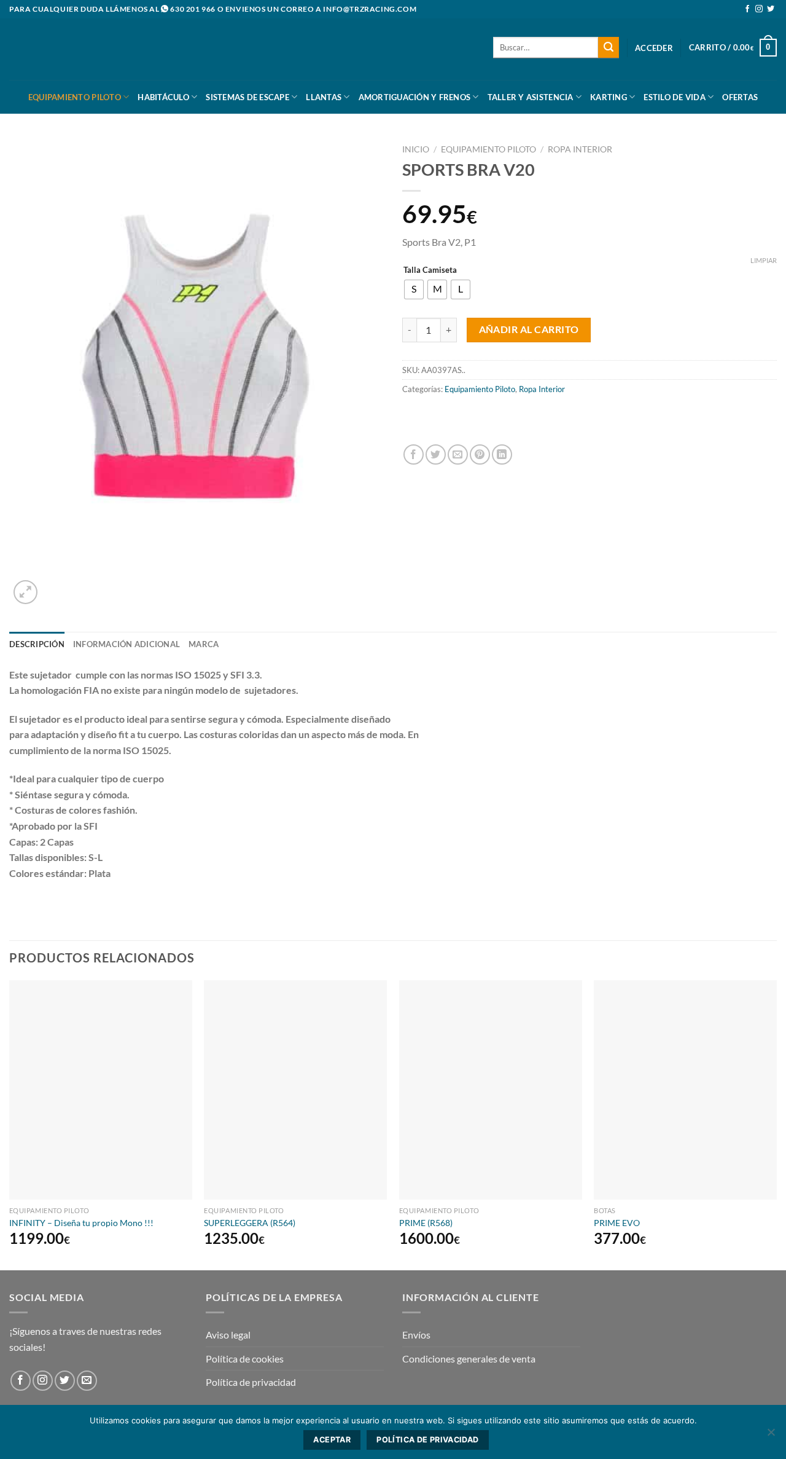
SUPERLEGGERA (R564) (249, 1222)
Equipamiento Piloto (74, 97)
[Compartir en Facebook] (413, 454)
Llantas (323, 97)
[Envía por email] (458, 454)
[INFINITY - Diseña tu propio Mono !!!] (100, 1090)
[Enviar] (608, 47)
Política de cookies (245, 1358)
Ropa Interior (580, 149)
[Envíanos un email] (87, 1381)
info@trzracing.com (369, 9)
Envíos (416, 1334)
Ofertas (740, 97)
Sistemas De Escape (247, 97)
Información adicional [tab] (126, 644)
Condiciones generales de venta (468, 1358)
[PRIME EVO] (685, 1090)
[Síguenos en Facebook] (747, 9)
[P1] (451, 420)
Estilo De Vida (675, 97)
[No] (771, 1435)
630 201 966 (193, 9)
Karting (608, 97)
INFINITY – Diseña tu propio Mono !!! (81, 1222)
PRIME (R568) (426, 1222)
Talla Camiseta (430, 270)
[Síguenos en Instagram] (759, 9)
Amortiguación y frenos (415, 97)
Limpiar (763, 260)
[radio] (414, 289)
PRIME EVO (617, 1222)
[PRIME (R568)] (490, 1090)
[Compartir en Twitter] (436, 454)
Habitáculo (163, 97)
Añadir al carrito (529, 329)
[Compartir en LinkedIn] (502, 454)
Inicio (415, 149)
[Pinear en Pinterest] (480, 454)
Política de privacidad (251, 1382)
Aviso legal (228, 1334)
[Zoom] (25, 592)
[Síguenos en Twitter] (770, 9)
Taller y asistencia (531, 97)
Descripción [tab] (36, 644)
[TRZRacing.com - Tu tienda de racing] (70, 48)
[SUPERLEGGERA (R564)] (295, 1090)
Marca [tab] (204, 644)
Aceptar (332, 1439)
